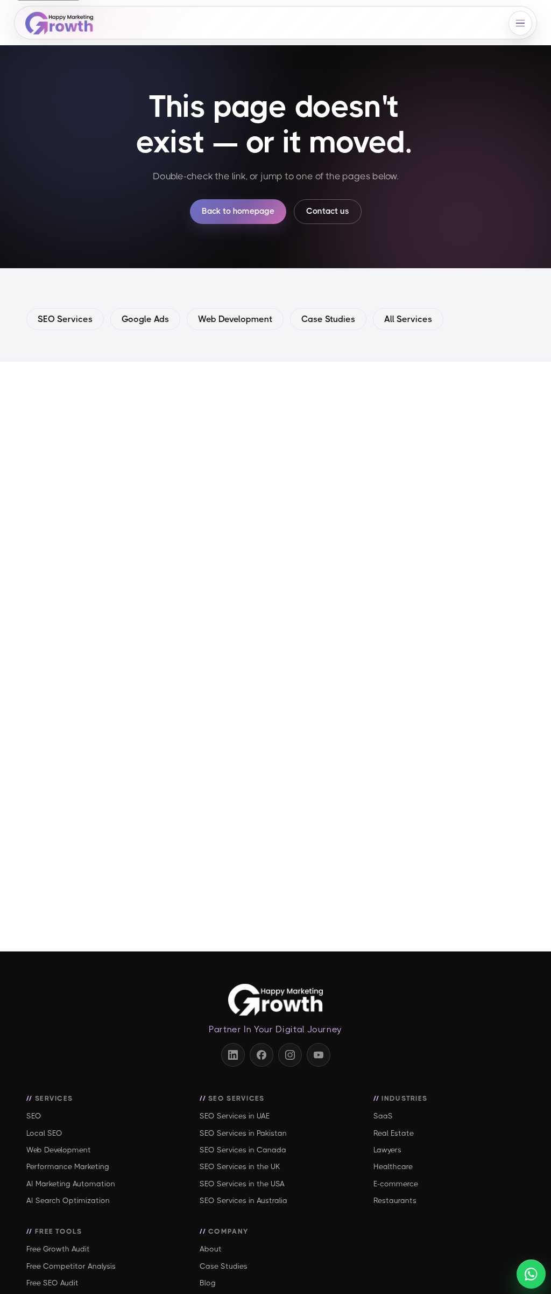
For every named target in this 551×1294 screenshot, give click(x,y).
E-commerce (395, 1183)
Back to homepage (238, 211)
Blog (208, 1282)
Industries (404, 1098)
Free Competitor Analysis (71, 1266)
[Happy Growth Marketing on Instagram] (290, 1055)
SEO (33, 1115)
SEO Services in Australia (243, 1200)
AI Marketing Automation (70, 1183)
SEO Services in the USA (242, 1183)
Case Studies (328, 319)
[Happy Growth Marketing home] (65, 23)
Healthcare (393, 1166)
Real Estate (393, 1133)
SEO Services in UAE (235, 1115)
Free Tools (58, 1231)
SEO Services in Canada (243, 1149)
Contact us (327, 211)
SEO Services (65, 319)
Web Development (235, 319)
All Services (408, 319)
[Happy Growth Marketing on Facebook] (261, 1055)
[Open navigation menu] (520, 23)
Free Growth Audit (58, 1248)
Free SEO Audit (52, 1282)
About (211, 1248)
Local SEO (44, 1133)
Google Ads (145, 319)
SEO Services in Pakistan (243, 1133)
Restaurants (394, 1200)
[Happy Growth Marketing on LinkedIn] (233, 1055)
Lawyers (387, 1149)
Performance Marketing (67, 1166)
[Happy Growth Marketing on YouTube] (318, 1055)
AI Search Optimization (68, 1200)
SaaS (383, 1115)
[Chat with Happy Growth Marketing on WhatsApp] (531, 1274)
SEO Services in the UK (240, 1166)
